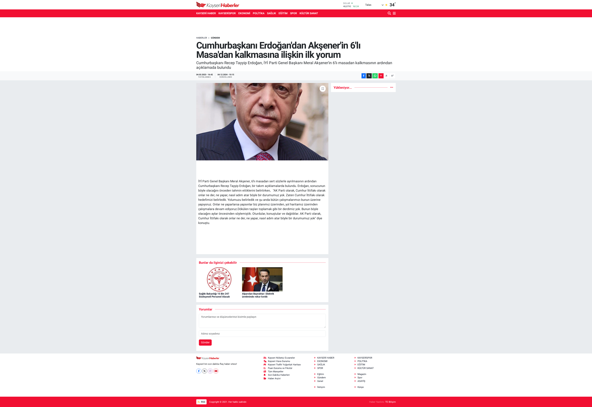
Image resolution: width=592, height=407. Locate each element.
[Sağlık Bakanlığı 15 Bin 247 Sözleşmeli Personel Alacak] (219, 279)
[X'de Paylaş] (369, 75)
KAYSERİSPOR (227, 13)
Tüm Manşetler (275, 371)
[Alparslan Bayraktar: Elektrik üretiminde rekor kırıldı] (262, 279)
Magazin (362, 374)
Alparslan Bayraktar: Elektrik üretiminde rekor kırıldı (258, 295)
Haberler (201, 38)
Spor (360, 377)
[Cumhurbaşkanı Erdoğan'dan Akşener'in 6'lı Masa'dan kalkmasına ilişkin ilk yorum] (262, 121)
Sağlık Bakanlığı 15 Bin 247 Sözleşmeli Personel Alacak (214, 295)
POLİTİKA (258, 13)
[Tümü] (391, 87)
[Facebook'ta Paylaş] (364, 75)
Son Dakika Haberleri (279, 375)
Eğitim (320, 374)
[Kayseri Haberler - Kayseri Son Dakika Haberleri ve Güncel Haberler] (217, 5)
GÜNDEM (215, 38)
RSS (202, 402)
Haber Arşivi (274, 378)
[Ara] (390, 13)
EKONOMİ (244, 13)
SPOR (293, 13)
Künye (361, 387)
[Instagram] (210, 371)
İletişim (321, 387)
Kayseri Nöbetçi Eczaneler (281, 357)
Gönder (205, 342)
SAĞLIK (271, 13)
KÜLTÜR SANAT (309, 13)
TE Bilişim (390, 402)
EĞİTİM (283, 13)
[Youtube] (215, 371)
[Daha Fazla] (381, 75)
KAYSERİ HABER (206, 13)
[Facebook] (198, 371)
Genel (320, 381)
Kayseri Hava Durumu (279, 361)
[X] (204, 371)
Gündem (321, 377)
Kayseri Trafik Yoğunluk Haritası (284, 364)
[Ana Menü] (394, 13)
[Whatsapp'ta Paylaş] (375, 75)
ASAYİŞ (361, 381)
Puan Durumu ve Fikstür (280, 368)
